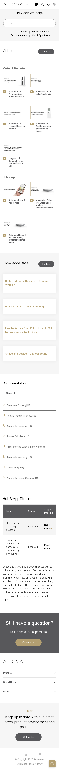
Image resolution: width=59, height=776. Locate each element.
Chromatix (22, 764)
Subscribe (28, 737)
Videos (23, 31)
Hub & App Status (41, 35)
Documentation (19, 35)
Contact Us (28, 642)
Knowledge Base (40, 31)
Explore (46, 264)
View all (46, 51)
